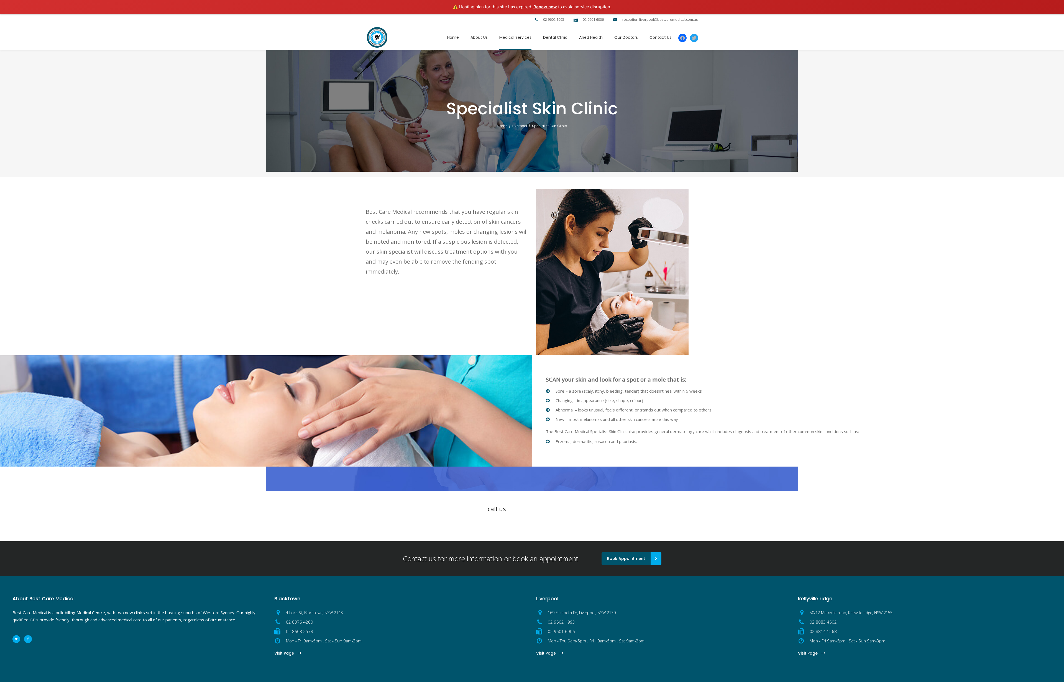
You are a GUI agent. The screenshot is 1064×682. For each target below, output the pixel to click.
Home (502, 125)
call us (497, 509)
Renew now (545, 6)
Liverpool (519, 125)
